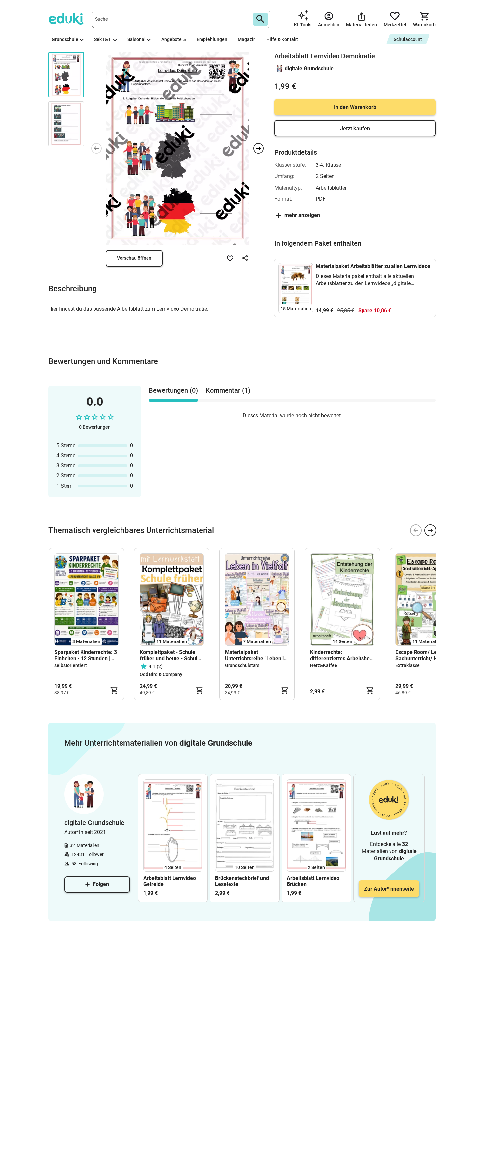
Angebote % (173, 39)
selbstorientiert (70, 665)
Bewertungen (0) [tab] (173, 390)
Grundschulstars (242, 665)
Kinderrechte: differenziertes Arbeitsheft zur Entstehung (341, 655)
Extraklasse (407, 665)
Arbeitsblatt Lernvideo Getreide (169, 881)
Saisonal (136, 39)
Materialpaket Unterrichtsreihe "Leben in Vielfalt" (256, 655)
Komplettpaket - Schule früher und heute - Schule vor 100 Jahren (170, 655)
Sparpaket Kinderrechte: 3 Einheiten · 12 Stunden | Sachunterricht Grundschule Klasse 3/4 (85, 655)
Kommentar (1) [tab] (228, 390)
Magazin (247, 39)
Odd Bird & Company (161, 674)
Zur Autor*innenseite (389, 889)
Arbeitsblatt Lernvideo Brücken (313, 881)
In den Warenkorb (355, 107)
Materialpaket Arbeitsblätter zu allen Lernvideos (373, 266)
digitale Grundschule (309, 68)
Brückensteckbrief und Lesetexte (242, 881)
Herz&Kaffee (323, 665)
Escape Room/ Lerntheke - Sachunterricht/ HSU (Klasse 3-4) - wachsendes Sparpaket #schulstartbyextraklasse (427, 655)
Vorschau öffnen (134, 258)
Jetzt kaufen (355, 128)
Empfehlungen (212, 39)
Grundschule (65, 39)
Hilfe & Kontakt (282, 39)
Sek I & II (103, 39)
